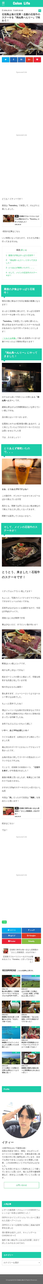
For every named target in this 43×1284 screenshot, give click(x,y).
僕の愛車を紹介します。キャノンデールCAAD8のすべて (19, 1234)
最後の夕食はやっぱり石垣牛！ (20, 255)
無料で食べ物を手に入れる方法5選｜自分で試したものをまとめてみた (20, 1241)
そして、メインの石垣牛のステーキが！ (21, 274)
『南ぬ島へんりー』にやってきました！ (21, 261)
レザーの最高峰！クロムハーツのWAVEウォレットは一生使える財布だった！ (21, 1211)
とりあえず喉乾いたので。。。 (20, 268)
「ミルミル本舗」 (9, 338)
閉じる (23, 250)
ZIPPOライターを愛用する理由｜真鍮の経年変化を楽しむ (21, 1226)
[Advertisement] (21, 101)
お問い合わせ (21, 1185)
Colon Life (21, 3)
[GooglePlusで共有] (29, 59)
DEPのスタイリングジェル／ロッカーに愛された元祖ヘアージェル (21, 1219)
